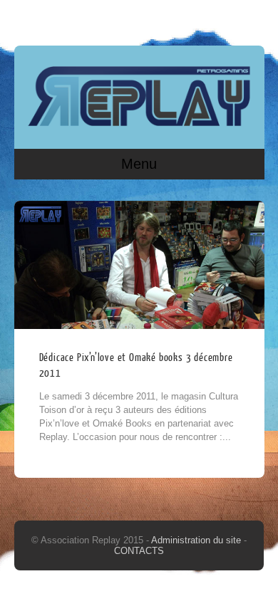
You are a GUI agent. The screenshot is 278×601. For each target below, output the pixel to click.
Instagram (251, 19)
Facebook (224, 19)
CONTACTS (139, 550)
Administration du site (197, 540)
